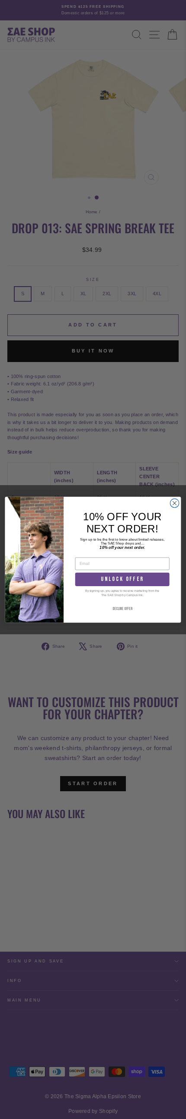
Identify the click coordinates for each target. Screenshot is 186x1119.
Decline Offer (122, 609)
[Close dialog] (174, 503)
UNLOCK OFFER (122, 579)
